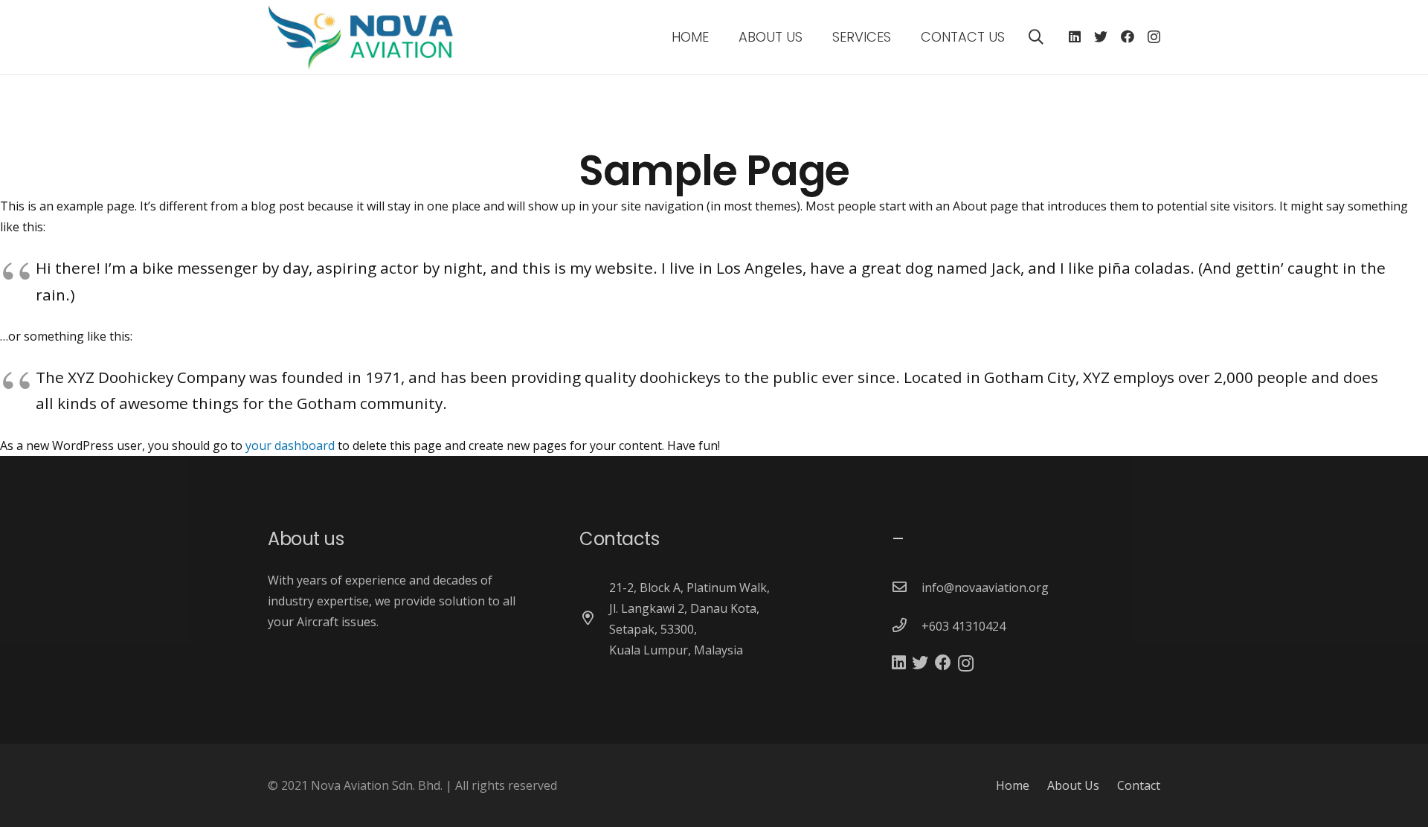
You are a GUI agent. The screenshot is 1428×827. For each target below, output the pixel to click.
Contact (1138, 785)
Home (1012, 785)
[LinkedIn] (1075, 36)
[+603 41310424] (907, 626)
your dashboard (290, 445)
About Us (1073, 785)
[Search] (1036, 37)
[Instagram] (1154, 37)
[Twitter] (1100, 36)
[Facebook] (1127, 36)
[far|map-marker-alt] (594, 618)
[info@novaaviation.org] (907, 587)
